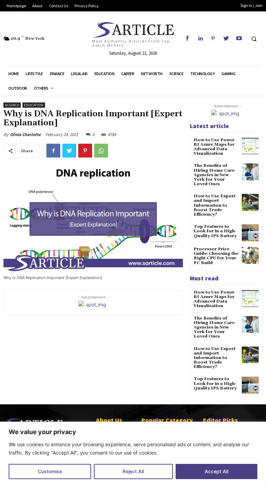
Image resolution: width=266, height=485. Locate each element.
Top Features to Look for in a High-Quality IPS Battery (215, 231)
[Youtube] (238, 38)
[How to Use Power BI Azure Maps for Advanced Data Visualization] (250, 146)
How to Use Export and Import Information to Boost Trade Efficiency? (215, 205)
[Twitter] (226, 38)
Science (12, 105)
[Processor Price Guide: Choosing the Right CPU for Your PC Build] (250, 255)
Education (34, 105)
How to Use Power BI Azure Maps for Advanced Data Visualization (214, 146)
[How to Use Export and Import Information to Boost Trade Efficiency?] (250, 202)
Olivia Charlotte (25, 134)
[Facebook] (187, 38)
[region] (133, 453)
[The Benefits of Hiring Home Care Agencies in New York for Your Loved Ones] (250, 171)
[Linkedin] (200, 38)
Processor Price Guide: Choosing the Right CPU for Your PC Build (216, 256)
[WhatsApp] (101, 151)
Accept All (216, 471)
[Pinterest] (213, 38)
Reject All (133, 471)
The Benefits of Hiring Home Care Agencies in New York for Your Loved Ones (214, 175)
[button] (254, 38)
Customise (50, 471)
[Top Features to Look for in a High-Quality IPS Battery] (250, 232)
